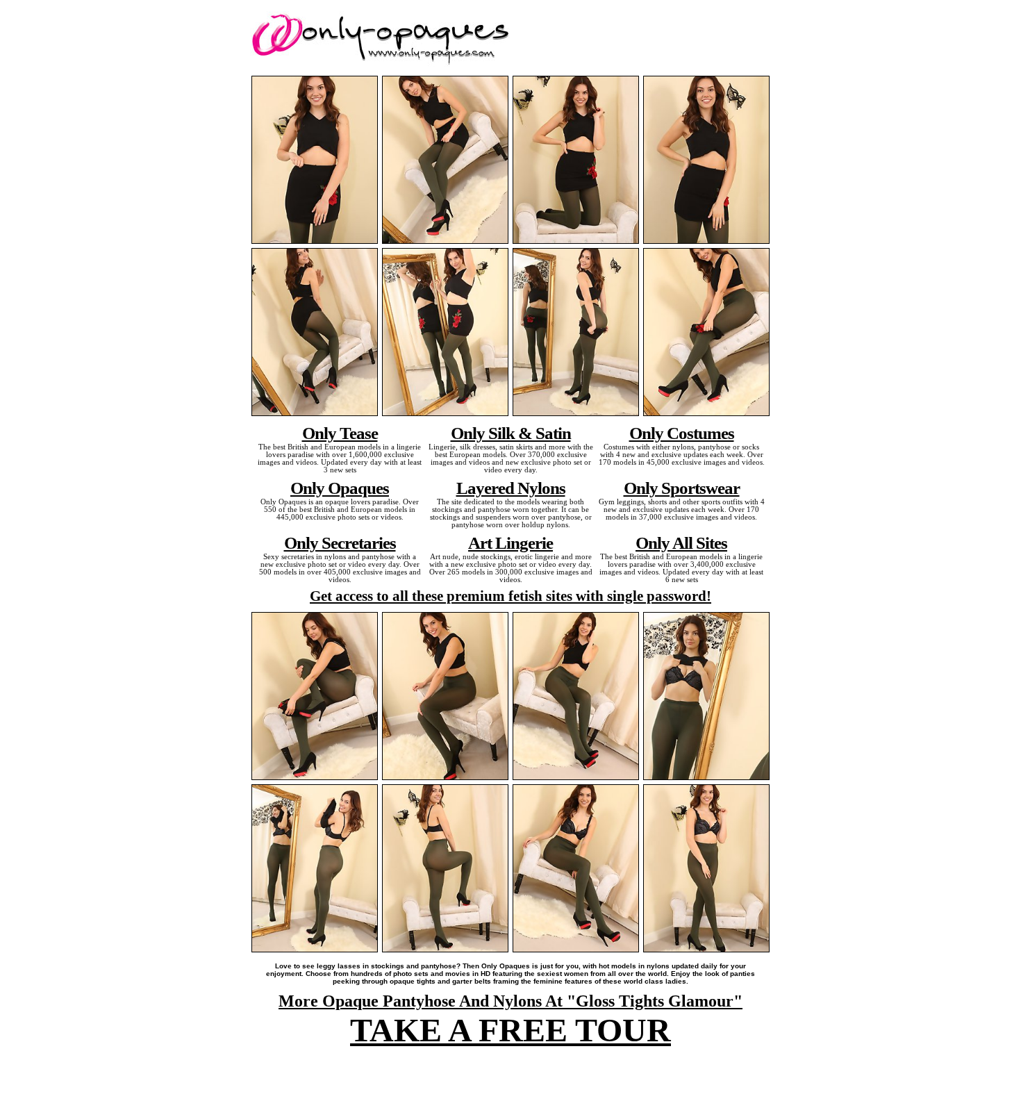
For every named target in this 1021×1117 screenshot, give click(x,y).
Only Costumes (681, 432)
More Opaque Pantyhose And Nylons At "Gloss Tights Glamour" (510, 1001)
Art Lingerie (510, 542)
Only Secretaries (340, 542)
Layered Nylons (510, 487)
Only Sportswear (682, 487)
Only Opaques (339, 487)
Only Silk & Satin (511, 432)
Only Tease (340, 432)
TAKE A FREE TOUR (510, 1029)
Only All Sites (681, 542)
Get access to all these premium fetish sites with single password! (510, 596)
